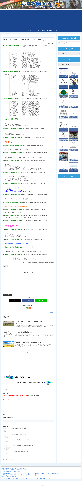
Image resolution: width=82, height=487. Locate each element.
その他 (10, 294)
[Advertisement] (41, 19)
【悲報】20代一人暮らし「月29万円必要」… (13, 470)
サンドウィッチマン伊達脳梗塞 (9, 476)
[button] (79, 43)
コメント (6, 399)
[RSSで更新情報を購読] (30, 308)
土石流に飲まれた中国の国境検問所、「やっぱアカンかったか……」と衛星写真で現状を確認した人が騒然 (29, 473)
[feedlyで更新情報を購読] (27, 308)
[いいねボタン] (4, 266)
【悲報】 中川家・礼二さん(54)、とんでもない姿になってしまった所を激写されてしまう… (25, 478)
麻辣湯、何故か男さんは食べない (10, 471)
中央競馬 (5, 294)
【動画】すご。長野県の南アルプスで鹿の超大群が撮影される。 (18, 475)
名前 (4, 414)
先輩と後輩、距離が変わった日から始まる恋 (13, 468)
